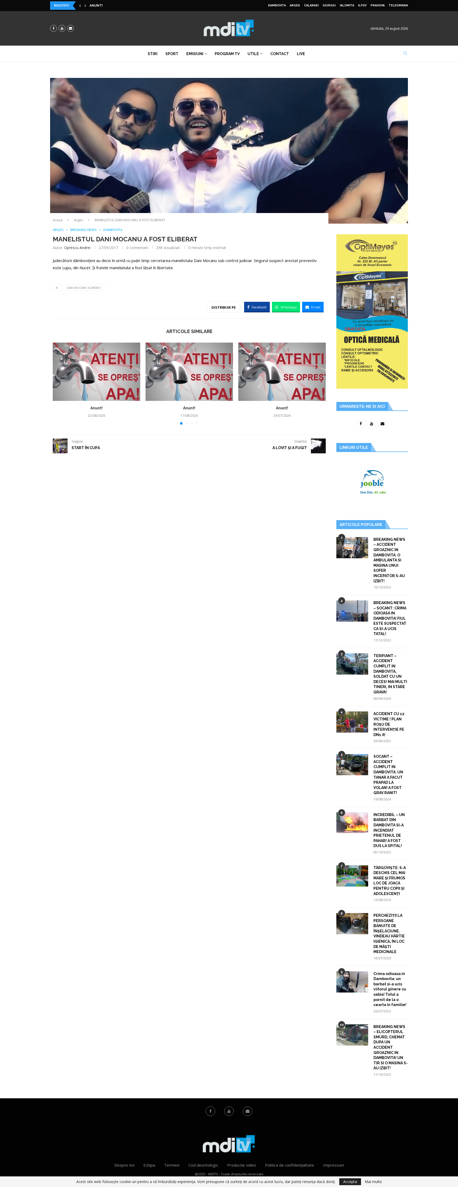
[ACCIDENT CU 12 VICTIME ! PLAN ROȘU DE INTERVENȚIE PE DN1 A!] (352, 722)
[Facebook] (53, 28)
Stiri (152, 54)
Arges (295, 5)
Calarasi (311, 5)
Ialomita (347, 5)
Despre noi (124, 1165)
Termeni (171, 1165)
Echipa (149, 1165)
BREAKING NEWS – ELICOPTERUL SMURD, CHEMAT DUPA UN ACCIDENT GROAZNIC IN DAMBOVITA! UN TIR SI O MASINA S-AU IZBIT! (390, 1047)
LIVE (301, 54)
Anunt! (96, 5)
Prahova (378, 5)
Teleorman (398, 5)
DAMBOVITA (277, 5)
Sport (171, 54)
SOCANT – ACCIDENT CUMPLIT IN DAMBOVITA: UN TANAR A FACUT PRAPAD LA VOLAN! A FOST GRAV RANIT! (388, 774)
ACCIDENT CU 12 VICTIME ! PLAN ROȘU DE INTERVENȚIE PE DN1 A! (388, 724)
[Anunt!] (96, 372)
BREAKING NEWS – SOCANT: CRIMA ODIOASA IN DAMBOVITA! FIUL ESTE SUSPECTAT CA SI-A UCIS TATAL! (389, 618)
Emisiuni (194, 54)
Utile (253, 54)
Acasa (58, 220)
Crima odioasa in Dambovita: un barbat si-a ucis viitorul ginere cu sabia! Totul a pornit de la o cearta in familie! (389, 989)
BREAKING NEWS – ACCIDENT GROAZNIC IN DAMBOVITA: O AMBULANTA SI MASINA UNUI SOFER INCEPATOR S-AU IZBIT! (389, 560)
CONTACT (279, 54)
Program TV (227, 54)
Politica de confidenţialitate (289, 1165)
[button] (80, 5)
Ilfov (362, 5)
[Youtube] (62, 28)
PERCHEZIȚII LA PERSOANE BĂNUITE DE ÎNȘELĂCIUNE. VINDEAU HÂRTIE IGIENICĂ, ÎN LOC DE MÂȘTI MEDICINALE (389, 933)
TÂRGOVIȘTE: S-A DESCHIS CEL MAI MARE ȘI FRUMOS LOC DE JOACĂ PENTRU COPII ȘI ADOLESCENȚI (389, 881)
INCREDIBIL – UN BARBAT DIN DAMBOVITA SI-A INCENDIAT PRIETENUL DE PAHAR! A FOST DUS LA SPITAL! (389, 830)
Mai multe (373, 1182)
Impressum (333, 1165)
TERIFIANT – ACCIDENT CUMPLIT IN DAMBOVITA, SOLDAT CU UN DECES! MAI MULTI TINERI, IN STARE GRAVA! (390, 674)
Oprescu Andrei (77, 247)
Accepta (350, 1181)
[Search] (405, 53)
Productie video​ (241, 1165)
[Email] (70, 28)
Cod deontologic (203, 1165)
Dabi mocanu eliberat (84, 288)
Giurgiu (329, 5)
